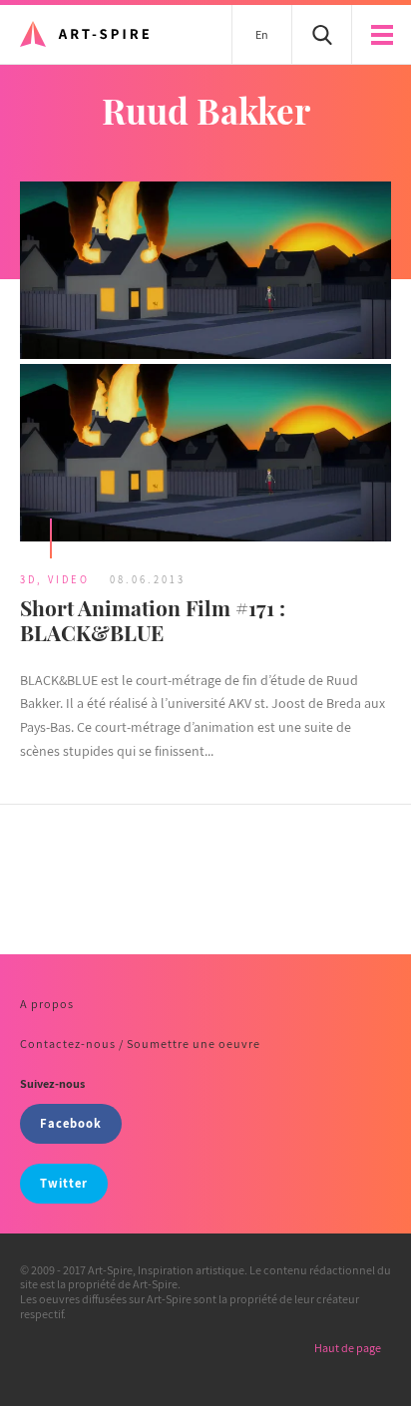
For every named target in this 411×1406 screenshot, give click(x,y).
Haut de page (347, 1347)
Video (69, 579)
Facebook (71, 1123)
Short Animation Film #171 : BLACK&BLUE (152, 619)
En (261, 34)
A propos (47, 1003)
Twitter (64, 1183)
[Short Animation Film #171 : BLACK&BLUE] (205, 363)
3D (28, 579)
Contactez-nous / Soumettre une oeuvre (140, 1043)
